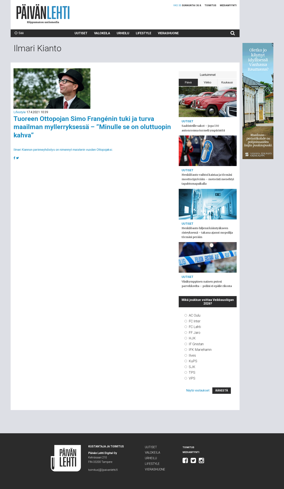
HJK (192, 338)
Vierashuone (168, 33)
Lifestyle (143, 33)
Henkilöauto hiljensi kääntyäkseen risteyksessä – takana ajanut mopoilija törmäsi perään (207, 232)
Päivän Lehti (43, 14)
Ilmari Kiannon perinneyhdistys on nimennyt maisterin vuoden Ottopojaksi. (63, 150)
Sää (21, 33)
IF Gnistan (196, 344)
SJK (192, 367)
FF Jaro (194, 333)
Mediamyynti (228, 5)
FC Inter (195, 321)
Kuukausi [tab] (227, 82)
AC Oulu (194, 315)
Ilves (192, 355)
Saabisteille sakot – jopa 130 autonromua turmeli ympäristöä (203, 128)
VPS (192, 378)
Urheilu (123, 33)
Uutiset (81, 33)
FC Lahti (195, 327)
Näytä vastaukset (197, 390)
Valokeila (102, 33)
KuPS (193, 361)
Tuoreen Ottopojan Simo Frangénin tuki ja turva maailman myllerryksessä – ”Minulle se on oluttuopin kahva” (92, 127)
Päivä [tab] (188, 82)
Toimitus (210, 5)
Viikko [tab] (207, 82)
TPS (192, 372)
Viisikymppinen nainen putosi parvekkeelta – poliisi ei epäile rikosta (207, 284)
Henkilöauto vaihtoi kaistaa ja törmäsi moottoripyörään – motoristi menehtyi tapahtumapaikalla (208, 179)
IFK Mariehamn (200, 350)
